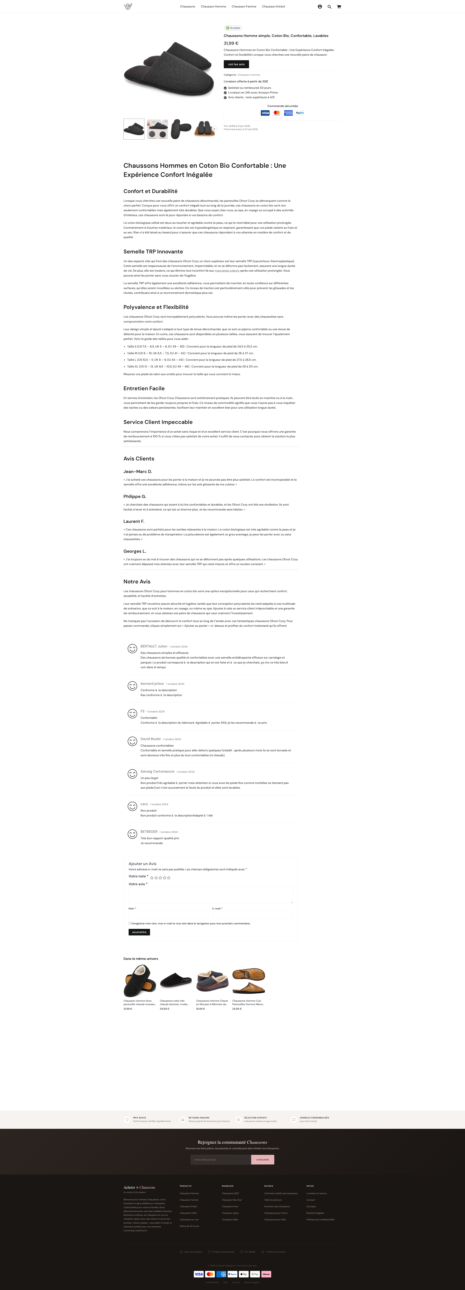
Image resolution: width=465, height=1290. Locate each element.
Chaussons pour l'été (275, 1219)
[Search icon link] (329, 8)
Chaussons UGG (188, 1213)
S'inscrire (262, 1159)
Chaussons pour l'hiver (276, 1213)
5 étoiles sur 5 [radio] (168, 877)
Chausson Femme (189, 1199)
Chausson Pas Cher (232, 1199)
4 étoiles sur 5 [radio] (164, 877)
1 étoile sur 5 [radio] (151, 877)
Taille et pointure (273, 1199)
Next (214, 129)
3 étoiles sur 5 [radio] (160, 877)
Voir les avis (236, 64)
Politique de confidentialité (320, 1219)
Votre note (138, 876)
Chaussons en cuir (189, 1219)
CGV (225, 1282)
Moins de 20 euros (189, 1226)
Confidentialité (212, 1282)
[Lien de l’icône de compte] (320, 6)
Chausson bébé (230, 1219)
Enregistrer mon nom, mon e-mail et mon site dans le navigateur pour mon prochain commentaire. (191, 923)
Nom (132, 908)
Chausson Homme (249, 74)
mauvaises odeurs (227, 271)
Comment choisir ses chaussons (281, 1193)
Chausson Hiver (230, 1206)
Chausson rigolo (230, 1213)
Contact (310, 1199)
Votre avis (138, 884)
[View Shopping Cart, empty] (338, 6)
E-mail (217, 908)
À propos (311, 1206)
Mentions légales (315, 1213)
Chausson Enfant (188, 1206)
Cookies (236, 1282)
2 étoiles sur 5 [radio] (156, 877)
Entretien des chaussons (277, 1206)
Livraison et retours (316, 1193)
